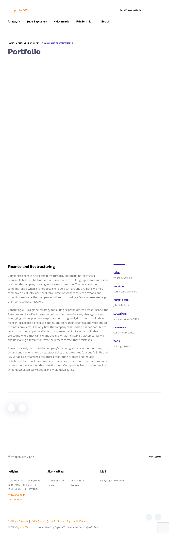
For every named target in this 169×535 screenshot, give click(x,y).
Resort (127, 346)
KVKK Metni (37, 521)
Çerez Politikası (55, 521)
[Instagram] (158, 517)
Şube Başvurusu (56, 480)
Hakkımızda (77, 480)
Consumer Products (124, 332)
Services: (119, 286)
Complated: (121, 300)
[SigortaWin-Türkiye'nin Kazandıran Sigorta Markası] (20, 10)
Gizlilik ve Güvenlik (18, 521)
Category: (120, 327)
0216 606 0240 (16, 495)
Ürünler (51, 485)
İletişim (75, 485)
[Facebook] (149, 517)
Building (117, 346)
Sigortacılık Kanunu (77, 521)
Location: (120, 313)
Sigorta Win (22, 527)
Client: (117, 272)
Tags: (116, 341)
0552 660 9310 (16, 499)
